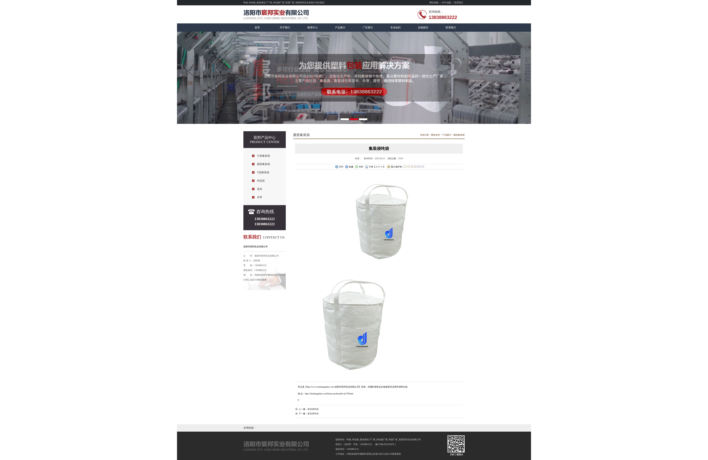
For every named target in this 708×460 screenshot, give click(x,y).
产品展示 (340, 27)
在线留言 (423, 27)
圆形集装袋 (263, 164)
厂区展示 (368, 27)
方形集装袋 (263, 155)
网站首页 (435, 135)
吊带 (259, 197)
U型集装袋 (263, 172)
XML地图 (446, 2)
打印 (341, 166)
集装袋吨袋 (313, 409)
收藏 (351, 166)
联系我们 (458, 2)
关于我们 (285, 27)
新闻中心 (312, 27)
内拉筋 (261, 180)
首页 (257, 27)
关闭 (361, 166)
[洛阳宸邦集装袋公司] (354, 78)
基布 (259, 189)
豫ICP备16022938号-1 (385, 444)
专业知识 (395, 27)
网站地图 (433, 2)
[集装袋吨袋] (379, 264)
